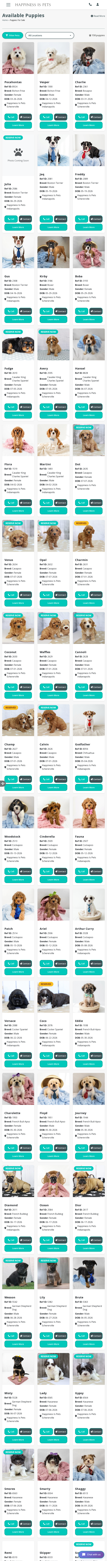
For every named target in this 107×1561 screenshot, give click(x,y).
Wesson (9, 1297)
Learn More (18, 125)
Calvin (44, 744)
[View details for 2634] (18, 536)
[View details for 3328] (89, 904)
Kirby (43, 276)
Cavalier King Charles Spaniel (22, 364)
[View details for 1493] (53, 440)
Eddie (79, 1021)
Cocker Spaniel (14, 1016)
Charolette (12, 1113)
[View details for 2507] (89, 812)
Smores (9, 1489)
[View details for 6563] (18, 1465)
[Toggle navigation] (8, 4)
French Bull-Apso (85, 1016)
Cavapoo (81, 460)
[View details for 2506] (53, 904)
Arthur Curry (84, 929)
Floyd (43, 1113)
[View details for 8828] (89, 344)
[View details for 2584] (53, 1181)
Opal (43, 560)
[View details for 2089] (89, 150)
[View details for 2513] (18, 812)
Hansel (80, 368)
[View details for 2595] (53, 344)
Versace (10, 1021)
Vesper (44, 82)
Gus (7, 276)
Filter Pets (14, 35)
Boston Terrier (14, 180)
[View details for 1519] (18, 440)
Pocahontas (13, 82)
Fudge (8, 368)
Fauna (79, 836)
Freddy (80, 174)
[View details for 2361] (89, 58)
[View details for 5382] (53, 1273)
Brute (79, 1297)
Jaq (42, 174)
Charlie (80, 82)
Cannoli (80, 652)
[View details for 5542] (18, 1273)
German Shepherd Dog (18, 1293)
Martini (45, 464)
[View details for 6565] (53, 1369)
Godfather (82, 744)
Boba (78, 276)
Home (5, 20)
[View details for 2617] (89, 1181)
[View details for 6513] (89, 1465)
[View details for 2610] (18, 344)
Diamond (11, 1205)
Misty (8, 1393)
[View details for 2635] (89, 440)
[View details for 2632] (53, 536)
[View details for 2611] (18, 1181)
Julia (7, 184)
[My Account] (97, 4)
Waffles (45, 652)
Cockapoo (11, 832)
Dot (77, 464)
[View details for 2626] (53, 720)
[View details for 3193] (89, 252)
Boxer (44, 272)
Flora (8, 464)
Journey (80, 1113)
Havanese (46, 1389)
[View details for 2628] (89, 628)
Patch (8, 929)
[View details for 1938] (89, 997)
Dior (78, 1205)
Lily (42, 1297)
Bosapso (81, 78)
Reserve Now (13, 137)
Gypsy (79, 1393)
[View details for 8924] (18, 58)
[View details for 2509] (53, 812)
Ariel (43, 929)
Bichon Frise (12, 78)
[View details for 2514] (18, 904)
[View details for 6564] (89, 1369)
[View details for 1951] (53, 1089)
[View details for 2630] (18, 628)
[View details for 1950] (18, 1089)
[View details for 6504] (53, 1465)
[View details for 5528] (18, 1369)
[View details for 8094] (89, 720)
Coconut (10, 652)
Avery (44, 368)
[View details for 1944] (89, 1089)
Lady (43, 1393)
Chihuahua (82, 740)
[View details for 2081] (53, 150)
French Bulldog (14, 1201)
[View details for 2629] (53, 628)
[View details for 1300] (53, 58)
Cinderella (47, 836)
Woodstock (12, 836)
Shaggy (80, 1489)
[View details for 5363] (89, 1273)
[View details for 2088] (18, 997)
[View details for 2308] (18, 252)
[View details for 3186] (53, 252)
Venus (8, 560)
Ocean (44, 1205)
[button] (91, 4)
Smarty (45, 1489)
